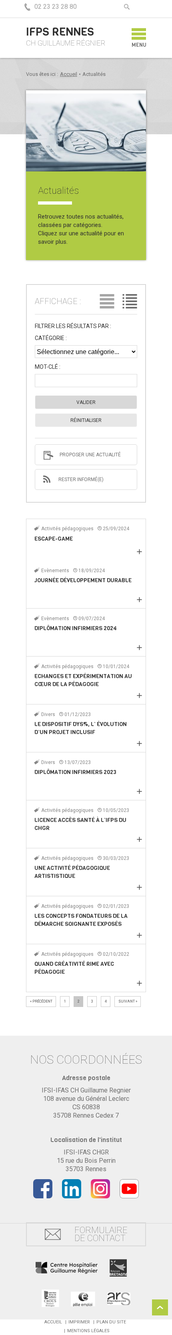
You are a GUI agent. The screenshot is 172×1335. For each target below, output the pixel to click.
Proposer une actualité (90, 455)
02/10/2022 (115, 954)
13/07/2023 (77, 762)
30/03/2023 (115, 858)
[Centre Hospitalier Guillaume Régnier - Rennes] (67, 1268)
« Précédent (41, 1001)
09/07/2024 (91, 618)
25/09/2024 (115, 528)
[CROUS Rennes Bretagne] (50, 1298)
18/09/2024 (91, 570)
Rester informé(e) (81, 479)
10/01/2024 (115, 666)
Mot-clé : (47, 367)
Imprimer (79, 1322)
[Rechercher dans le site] (126, 6)
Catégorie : (51, 338)
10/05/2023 (115, 810)
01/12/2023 (77, 714)
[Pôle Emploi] (83, 1298)
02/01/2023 (115, 906)
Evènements (55, 570)
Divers (48, 714)
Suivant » (127, 1001)
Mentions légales (88, 1330)
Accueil (68, 74)
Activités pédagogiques (67, 528)
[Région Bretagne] (118, 1268)
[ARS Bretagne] (118, 1298)
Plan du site (111, 1322)
